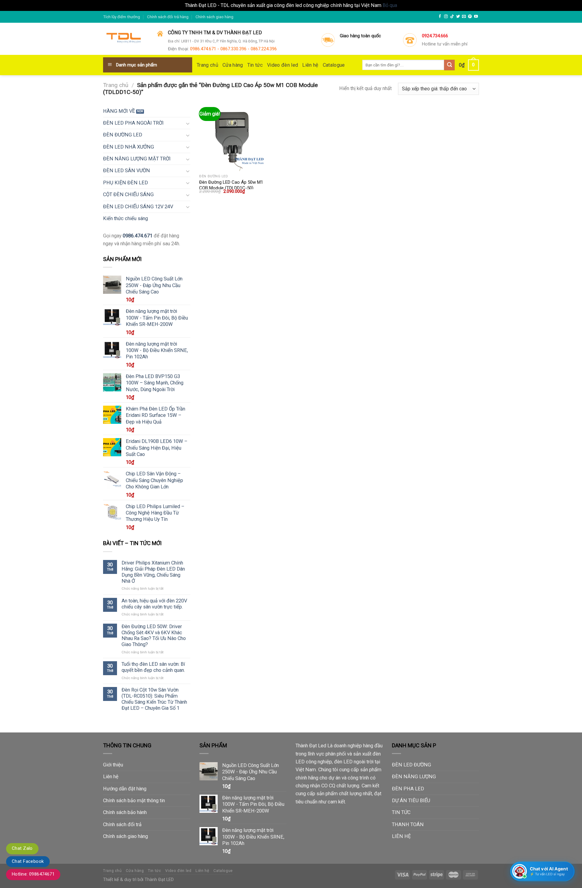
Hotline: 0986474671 (33, 874)
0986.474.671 (137, 236)
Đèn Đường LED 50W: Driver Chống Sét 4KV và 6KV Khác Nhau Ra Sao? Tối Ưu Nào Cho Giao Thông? (154, 635)
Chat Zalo (22, 848)
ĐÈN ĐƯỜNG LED (122, 135)
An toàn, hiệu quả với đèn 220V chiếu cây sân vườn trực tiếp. (154, 604)
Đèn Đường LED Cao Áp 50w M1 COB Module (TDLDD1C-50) (231, 185)
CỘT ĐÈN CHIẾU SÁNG (128, 194)
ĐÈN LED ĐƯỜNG (411, 765)
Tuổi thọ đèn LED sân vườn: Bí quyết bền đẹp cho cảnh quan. (153, 667)
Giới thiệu (113, 765)
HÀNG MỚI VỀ (119, 111)
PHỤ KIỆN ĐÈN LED (125, 183)
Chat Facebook (28, 861)
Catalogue (334, 65)
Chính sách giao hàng (214, 17)
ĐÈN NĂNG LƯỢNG (414, 776)
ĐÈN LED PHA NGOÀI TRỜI (133, 123)
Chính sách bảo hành (125, 812)
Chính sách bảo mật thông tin (134, 800)
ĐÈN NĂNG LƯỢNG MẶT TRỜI (137, 159)
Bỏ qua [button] (390, 5)
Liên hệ (310, 65)
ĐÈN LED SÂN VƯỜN (126, 170)
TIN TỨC (401, 812)
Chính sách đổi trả (122, 824)
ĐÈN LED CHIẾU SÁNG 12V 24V (138, 206)
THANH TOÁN (408, 824)
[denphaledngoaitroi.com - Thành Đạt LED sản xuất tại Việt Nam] (125, 39)
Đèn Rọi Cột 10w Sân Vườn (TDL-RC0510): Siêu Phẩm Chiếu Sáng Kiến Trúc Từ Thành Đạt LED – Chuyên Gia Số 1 (154, 699)
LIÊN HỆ (401, 836)
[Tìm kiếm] (449, 65)
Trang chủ (207, 65)
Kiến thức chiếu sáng (125, 218)
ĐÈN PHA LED (408, 789)
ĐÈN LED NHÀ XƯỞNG (128, 147)
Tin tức (255, 65)
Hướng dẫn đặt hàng (124, 789)
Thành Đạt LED (159, 879)
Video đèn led (282, 65)
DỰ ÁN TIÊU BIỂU (411, 800)
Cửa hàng (232, 65)
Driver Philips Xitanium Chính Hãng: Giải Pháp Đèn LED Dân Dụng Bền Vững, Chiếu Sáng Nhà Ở (153, 572)
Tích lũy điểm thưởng (121, 17)
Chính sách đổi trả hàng (168, 17)
